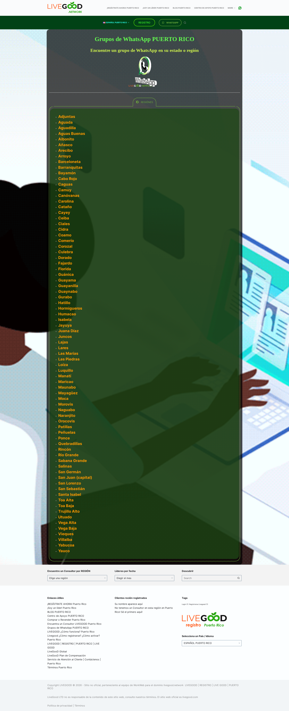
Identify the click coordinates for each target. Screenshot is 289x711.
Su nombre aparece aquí (129, 507)
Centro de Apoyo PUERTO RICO (65, 519)
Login (185, 508)
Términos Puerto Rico (59, 570)
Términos (80, 609)
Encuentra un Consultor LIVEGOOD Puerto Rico (74, 527)
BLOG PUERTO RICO (59, 515)
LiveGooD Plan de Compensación (66, 558)
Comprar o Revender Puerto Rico (66, 523)
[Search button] (239, 482)
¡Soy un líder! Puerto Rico (61, 511)
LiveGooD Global (57, 554)
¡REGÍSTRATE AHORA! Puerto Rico (66, 507)
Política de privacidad (59, 609)
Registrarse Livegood (198, 508)
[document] (144, 662)
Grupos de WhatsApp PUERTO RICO (68, 531)
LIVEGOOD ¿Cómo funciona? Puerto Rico (71, 535)
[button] (144, 615)
